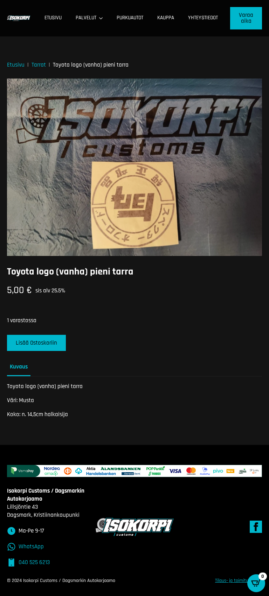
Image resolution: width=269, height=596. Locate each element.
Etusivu (53, 17)
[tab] (18, 367)
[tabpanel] (134, 400)
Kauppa (165, 17)
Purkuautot (130, 17)
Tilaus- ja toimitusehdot (238, 580)
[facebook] (256, 527)
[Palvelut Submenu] (103, 18)
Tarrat (39, 65)
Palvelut (86, 17)
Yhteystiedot (203, 17)
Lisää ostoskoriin (36, 343)
